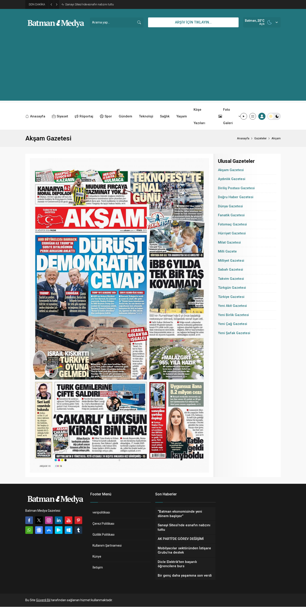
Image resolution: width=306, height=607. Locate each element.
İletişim (98, 567)
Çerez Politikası (103, 523)
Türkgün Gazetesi (232, 288)
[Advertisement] (153, 69)
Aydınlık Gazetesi (231, 179)
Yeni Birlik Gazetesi (233, 315)
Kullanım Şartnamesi (107, 545)
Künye (97, 556)
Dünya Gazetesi (230, 206)
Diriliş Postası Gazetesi (236, 188)
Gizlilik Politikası (103, 534)
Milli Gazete (227, 251)
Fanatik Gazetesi (231, 215)
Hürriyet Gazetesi (232, 233)
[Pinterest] (78, 520)
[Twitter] (39, 520)
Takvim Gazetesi (231, 279)
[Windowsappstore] (68, 530)
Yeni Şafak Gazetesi (234, 333)
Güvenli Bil (43, 600)
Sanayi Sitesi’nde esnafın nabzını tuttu (89, 4)
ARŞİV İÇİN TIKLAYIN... (193, 22)
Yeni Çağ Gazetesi (232, 324)
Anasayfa (243, 138)
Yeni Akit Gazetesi (232, 306)
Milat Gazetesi (229, 242)
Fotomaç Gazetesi (232, 224)
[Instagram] (49, 520)
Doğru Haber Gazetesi (235, 197)
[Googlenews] (39, 530)
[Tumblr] (78, 530)
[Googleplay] (58, 530)
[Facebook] (29, 520)
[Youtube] (68, 520)
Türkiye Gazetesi (231, 297)
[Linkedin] (58, 520)
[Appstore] (49, 530)
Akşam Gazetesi (231, 170)
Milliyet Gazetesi (231, 261)
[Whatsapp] (29, 530)
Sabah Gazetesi (230, 269)
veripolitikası (101, 512)
